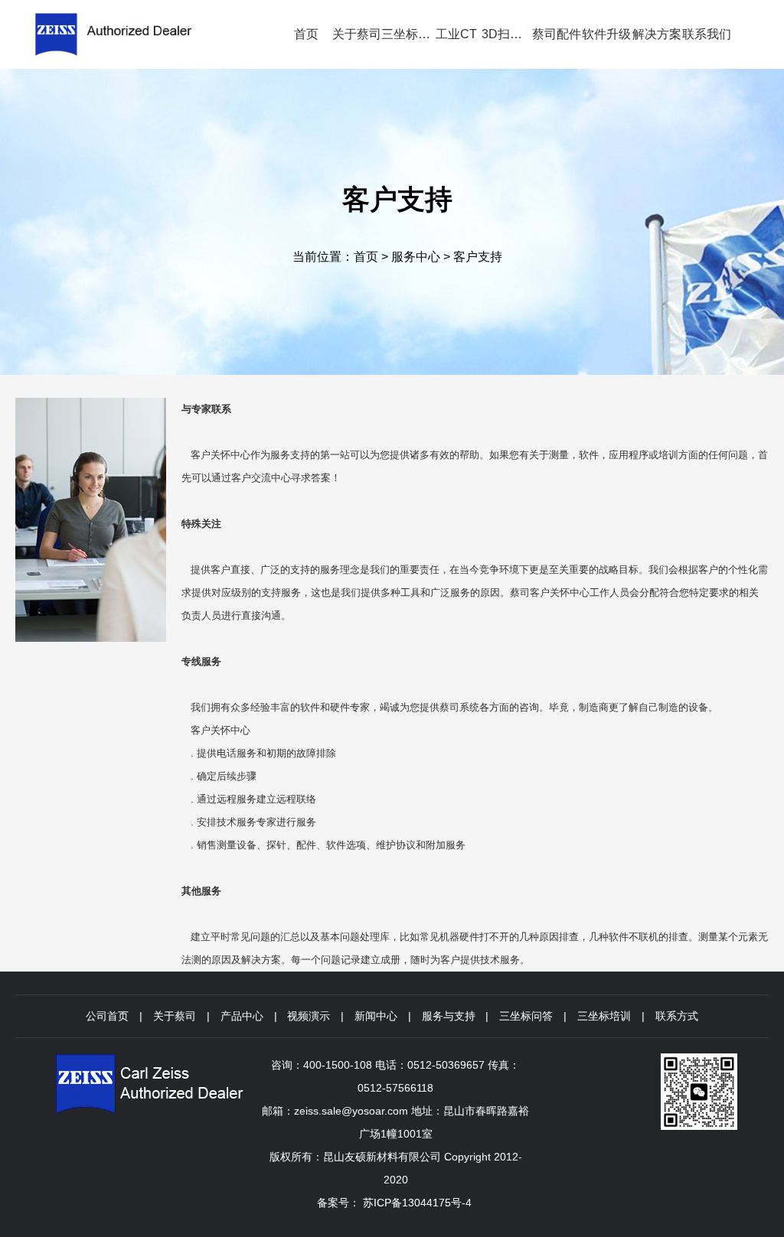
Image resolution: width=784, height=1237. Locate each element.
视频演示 (308, 1016)
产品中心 (241, 1016)
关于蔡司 (174, 1016)
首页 (366, 256)
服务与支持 (448, 1016)
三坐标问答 (526, 1016)
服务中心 (415, 256)
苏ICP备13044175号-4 (417, 1202)
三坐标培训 (604, 1016)
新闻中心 (375, 1016)
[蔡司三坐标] (135, 34)
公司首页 (107, 1016)
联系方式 (676, 1016)
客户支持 (477, 256)
